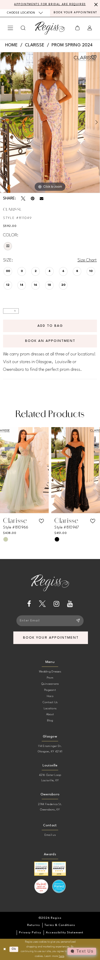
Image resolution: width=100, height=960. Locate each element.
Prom (50, 677)
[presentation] (24, 470)
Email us (50, 835)
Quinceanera (50, 683)
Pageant (50, 690)
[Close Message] (95, 4)
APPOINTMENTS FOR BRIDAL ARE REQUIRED (50, 4)
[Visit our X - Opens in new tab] (42, 603)
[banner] (50, 28)
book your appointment (51, 637)
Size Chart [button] (87, 260)
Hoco (50, 696)
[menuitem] (25, 13)
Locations (50, 708)
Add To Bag (50, 326)
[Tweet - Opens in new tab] (23, 198)
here (61, 956)
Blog (50, 720)
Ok (14, 949)
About (50, 714)
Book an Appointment (50, 341)
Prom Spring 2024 (72, 45)
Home (11, 45)
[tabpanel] (50, 122)
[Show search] (23, 28)
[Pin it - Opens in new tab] (32, 198)
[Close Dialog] (4, 949)
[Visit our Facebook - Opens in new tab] (29, 603)
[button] (10, 28)
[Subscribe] (78, 620)
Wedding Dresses (50, 671)
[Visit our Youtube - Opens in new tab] (70, 603)
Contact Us (50, 702)
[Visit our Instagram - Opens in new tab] (56, 603)
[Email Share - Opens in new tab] (41, 198)
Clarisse (34, 45)
